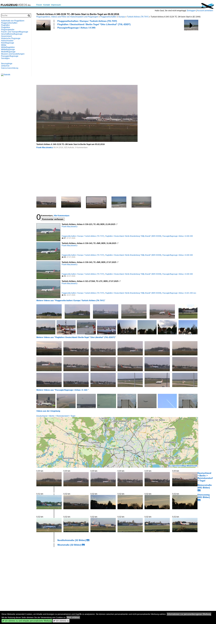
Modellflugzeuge (8, 52)
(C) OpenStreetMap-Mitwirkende (183, 466)
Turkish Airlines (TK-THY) (138, 17)
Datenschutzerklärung (9, 68)
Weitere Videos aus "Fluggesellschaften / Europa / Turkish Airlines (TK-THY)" (70, 300)
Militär (3, 45)
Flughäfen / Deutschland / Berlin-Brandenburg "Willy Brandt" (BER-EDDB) (133, 236)
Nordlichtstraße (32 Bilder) (71, 540)
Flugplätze (5, 27)
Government (6, 36)
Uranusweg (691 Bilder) (203, 495)
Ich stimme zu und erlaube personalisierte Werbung (27, 621)
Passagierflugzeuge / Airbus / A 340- (76, 27)
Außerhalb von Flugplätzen (12, 21)
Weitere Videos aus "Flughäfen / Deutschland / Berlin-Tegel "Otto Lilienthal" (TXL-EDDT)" (76, 337)
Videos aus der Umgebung (48, 411)
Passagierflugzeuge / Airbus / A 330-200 (177, 236)
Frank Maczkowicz (44, 147)
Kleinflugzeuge (7, 43)
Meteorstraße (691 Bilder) (204, 486)
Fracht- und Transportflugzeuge (14, 32)
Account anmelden (205, 10)
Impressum (56, 5)
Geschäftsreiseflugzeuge (11, 34)
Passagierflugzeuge (9, 56)
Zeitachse (5, 66)
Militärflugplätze (8, 47)
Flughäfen (5, 25)
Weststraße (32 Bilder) (69, 545)
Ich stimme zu (61, 621)
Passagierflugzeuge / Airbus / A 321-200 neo (179, 293)
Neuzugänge (6, 63)
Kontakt (46, 5)
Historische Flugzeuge (10, 38)
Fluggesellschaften (108, 17)
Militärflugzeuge (8, 49)
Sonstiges (5, 58)
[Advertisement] (124, 57)
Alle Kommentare (61, 216)
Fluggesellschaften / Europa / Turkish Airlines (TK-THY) (87, 21)
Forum (39, 5)
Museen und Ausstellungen (13, 54)
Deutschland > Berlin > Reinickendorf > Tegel (55, 416)
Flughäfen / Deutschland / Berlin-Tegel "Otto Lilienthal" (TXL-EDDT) (94, 24)
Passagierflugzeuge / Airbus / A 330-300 (177, 255)
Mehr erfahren (73, 617)
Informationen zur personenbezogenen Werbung (189, 614)
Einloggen (191, 10)
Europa (122, 17)
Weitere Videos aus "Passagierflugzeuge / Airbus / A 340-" (62, 390)
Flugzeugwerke (7, 29)
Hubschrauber (7, 41)
